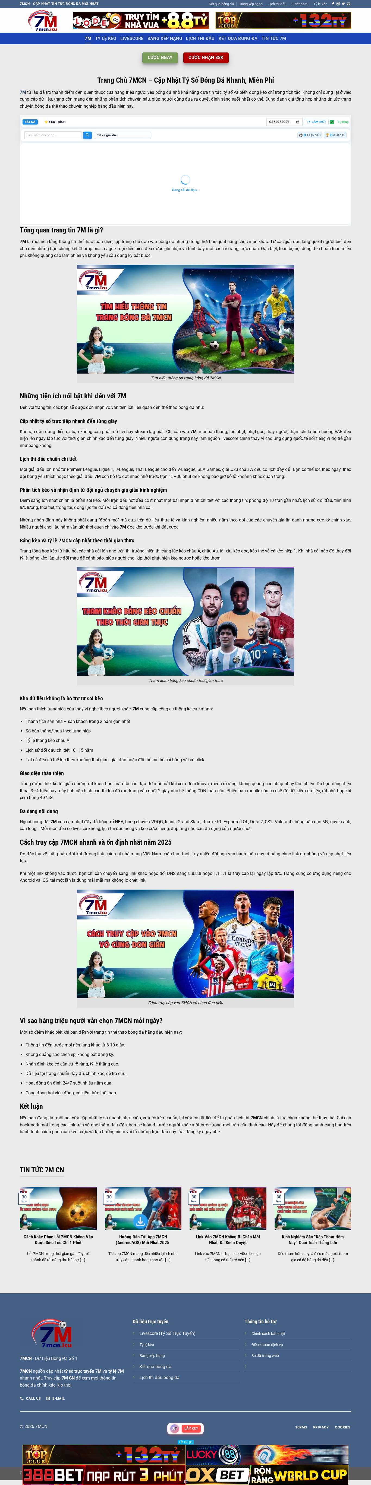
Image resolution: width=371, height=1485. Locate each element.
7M (88, 38)
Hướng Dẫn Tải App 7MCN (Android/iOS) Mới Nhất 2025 (143, 1239)
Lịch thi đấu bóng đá (160, 1377)
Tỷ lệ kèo (320, 4)
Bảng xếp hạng (251, 4)
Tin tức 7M (274, 38)
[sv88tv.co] (42, 20)
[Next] (352, 1231)
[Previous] (19, 1231)
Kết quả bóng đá (221, 4)
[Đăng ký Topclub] (141, 20)
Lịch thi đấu (277, 4)
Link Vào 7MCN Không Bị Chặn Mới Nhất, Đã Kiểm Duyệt (228, 1239)
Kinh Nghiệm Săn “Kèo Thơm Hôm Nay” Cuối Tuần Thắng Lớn (313, 1239)
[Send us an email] (348, 4)
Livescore (300, 4)
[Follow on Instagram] (338, 4)
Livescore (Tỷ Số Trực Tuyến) (168, 1333)
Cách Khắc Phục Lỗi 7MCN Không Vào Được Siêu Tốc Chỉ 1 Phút (58, 1239)
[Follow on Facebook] (333, 4)
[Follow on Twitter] (343, 4)
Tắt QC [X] (186, 1442)
